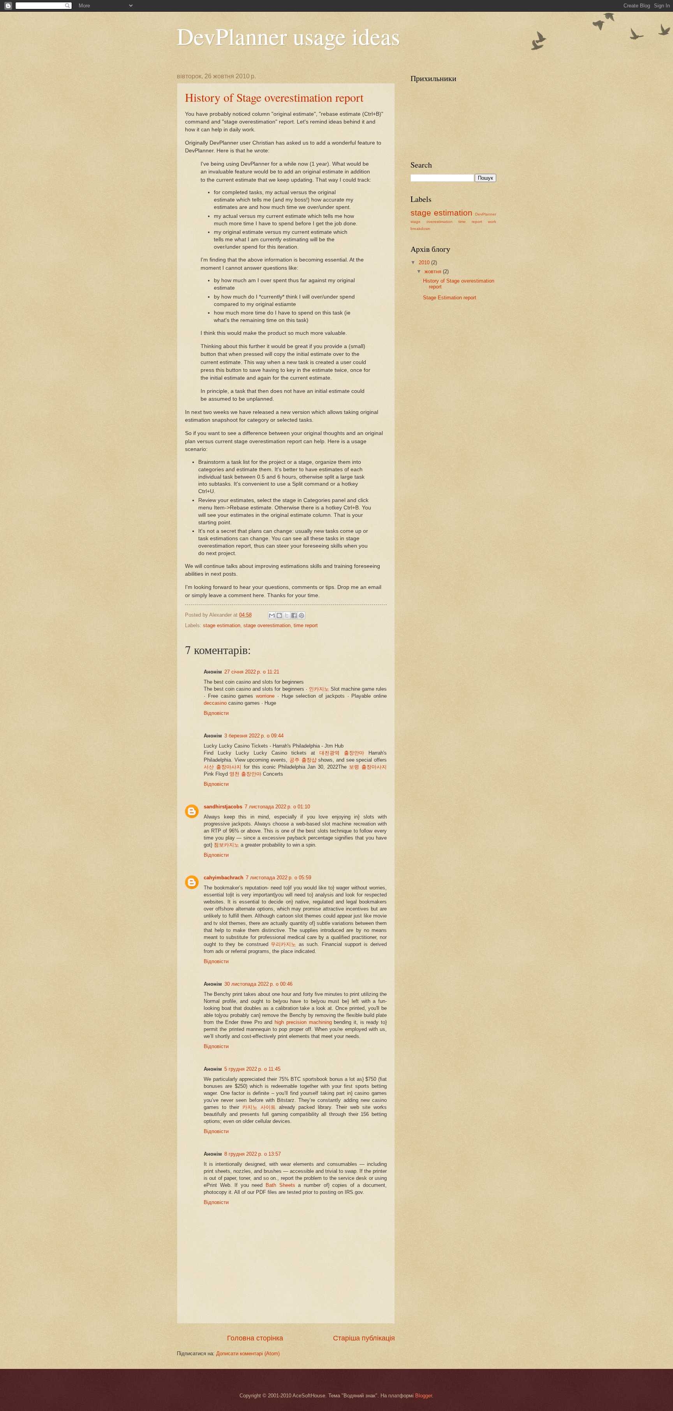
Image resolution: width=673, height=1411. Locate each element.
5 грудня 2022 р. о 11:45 (252, 1069)
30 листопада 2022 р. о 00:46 (258, 984)
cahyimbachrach (223, 878)
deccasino (215, 703)
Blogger (423, 1396)
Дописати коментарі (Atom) (248, 1353)
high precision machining (303, 1022)
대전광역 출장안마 (341, 753)
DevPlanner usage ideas (288, 35)
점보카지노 (226, 845)
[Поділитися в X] (287, 615)
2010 (425, 262)
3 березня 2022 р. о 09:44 (254, 736)
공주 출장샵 (303, 760)
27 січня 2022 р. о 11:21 (251, 672)
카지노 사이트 (259, 1107)
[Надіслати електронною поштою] (272, 615)
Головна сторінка (255, 1338)
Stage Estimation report (449, 298)
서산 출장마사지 (222, 767)
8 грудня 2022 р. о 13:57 (252, 1154)
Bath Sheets (280, 1185)
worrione (265, 696)
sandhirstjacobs (223, 807)
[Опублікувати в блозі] (279, 615)
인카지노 (319, 689)
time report (306, 625)
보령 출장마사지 (368, 767)
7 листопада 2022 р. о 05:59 (278, 878)
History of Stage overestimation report (274, 97)
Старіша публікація (364, 1338)
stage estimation (221, 625)
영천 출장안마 (245, 774)
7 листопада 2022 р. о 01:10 (277, 807)
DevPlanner (485, 214)
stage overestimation (267, 625)
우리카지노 (283, 944)
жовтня (434, 271)
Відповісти (216, 713)
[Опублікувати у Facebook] (294, 615)
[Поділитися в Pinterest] (301, 615)
